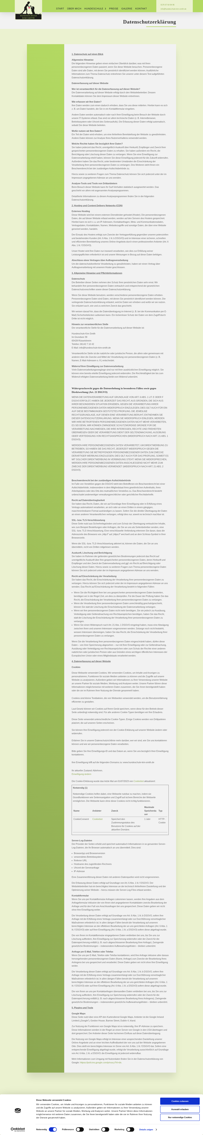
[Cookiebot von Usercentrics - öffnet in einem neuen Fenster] (18, 1130)
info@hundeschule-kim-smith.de (172, 9)
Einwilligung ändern (81, 774)
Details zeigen (146, 1129)
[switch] (80, 1129)
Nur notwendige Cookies (180, 1117)
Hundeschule (93, 9)
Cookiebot (139, 781)
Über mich (74, 9)
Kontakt (141, 9)
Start (60, 9)
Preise (113, 9)
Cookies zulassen (180, 1101)
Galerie (126, 9)
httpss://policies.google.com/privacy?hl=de (100, 1062)
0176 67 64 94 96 (166, 5)
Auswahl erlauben (180, 1109)
